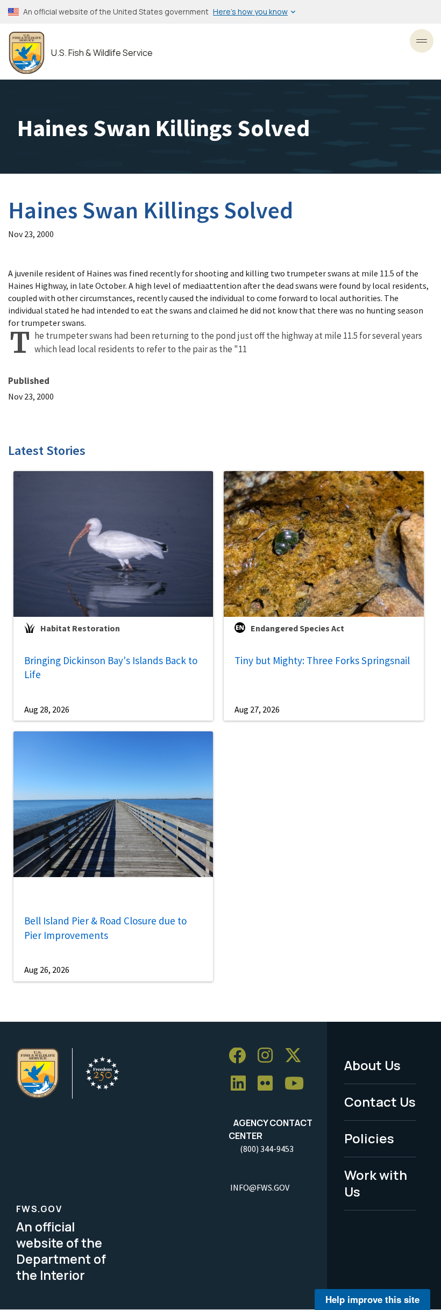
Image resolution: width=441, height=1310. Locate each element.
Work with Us (375, 1183)
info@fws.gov (259, 1187)
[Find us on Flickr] (269, 1084)
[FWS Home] (27, 53)
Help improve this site (372, 1299)
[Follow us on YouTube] (297, 1084)
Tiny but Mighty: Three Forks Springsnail (322, 660)
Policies (369, 1138)
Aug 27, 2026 (257, 709)
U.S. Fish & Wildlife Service (102, 53)
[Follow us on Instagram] (269, 1056)
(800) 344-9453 (267, 1148)
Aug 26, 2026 (46, 969)
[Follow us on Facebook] (241, 1056)
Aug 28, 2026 (46, 709)
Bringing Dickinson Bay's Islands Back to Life (110, 667)
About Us (372, 1065)
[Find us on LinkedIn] (242, 1084)
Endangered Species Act (297, 628)
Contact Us (380, 1101)
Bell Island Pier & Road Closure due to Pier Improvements (105, 928)
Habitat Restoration (80, 628)
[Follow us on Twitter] (296, 1056)
